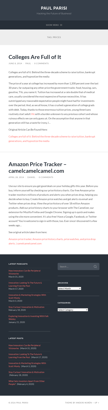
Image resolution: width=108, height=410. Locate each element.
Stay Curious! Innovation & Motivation (26, 307)
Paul (28, 63)
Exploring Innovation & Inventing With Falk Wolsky (29, 317)
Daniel (31, 177)
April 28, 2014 (16, 177)
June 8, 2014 (15, 63)
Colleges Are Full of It (35, 56)
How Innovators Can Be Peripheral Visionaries (24, 272)
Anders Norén (84, 403)
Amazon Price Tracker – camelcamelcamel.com (38, 167)
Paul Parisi (54, 8)
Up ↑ (97, 403)
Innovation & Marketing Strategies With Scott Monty (27, 296)
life (33, 114)
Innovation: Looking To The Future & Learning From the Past (25, 284)
